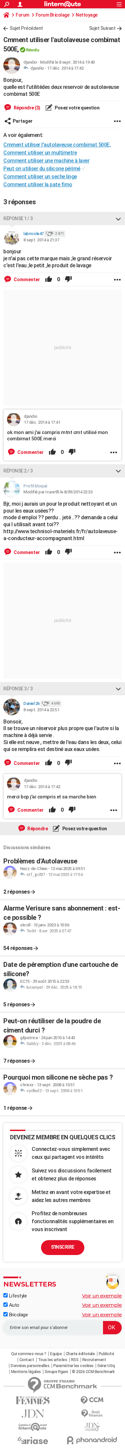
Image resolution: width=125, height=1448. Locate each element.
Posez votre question (77, 107)
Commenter (26, 279)
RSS (75, 1359)
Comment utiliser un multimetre (40, 153)
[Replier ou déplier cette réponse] (118, 218)
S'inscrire (62, 1247)
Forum (22, 15)
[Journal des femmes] (33, 1400)
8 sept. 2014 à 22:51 (41, 709)
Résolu (32, 49)
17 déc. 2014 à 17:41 (42, 422)
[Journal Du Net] (33, 1414)
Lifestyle (17, 1296)
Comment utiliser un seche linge (40, 176)
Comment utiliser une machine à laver (46, 160)
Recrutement (94, 1359)
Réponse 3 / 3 (18, 688)
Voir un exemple (102, 1295)
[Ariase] (33, 1440)
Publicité (106, 1354)
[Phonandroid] (92, 1440)
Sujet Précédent (26, 28)
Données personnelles (30, 1365)
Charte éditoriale (80, 1354)
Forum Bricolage (53, 15)
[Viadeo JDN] (92, 1427)
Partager (23, 121)
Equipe (56, 1354)
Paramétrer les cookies (73, 1365)
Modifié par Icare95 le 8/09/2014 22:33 (57, 491)
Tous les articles (52, 1359)
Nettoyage (87, 15)
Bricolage (18, 1315)
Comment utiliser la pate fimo (37, 184)
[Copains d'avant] (33, 1427)
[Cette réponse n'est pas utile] (68, 279)
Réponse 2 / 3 (18, 470)
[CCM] (92, 1400)
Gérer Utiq (106, 1365)
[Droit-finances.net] (92, 1414)
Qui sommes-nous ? (28, 1354)
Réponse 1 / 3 (18, 218)
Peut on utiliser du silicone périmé (41, 168)
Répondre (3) (26, 107)
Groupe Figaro (56, 1371)
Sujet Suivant (102, 28)
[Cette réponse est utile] (48, 279)
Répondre (37, 828)
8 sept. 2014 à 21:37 (41, 239)
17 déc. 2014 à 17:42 (65, 68)
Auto (13, 1305)
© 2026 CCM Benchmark (93, 1371)
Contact (26, 1359)
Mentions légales (26, 1371)
